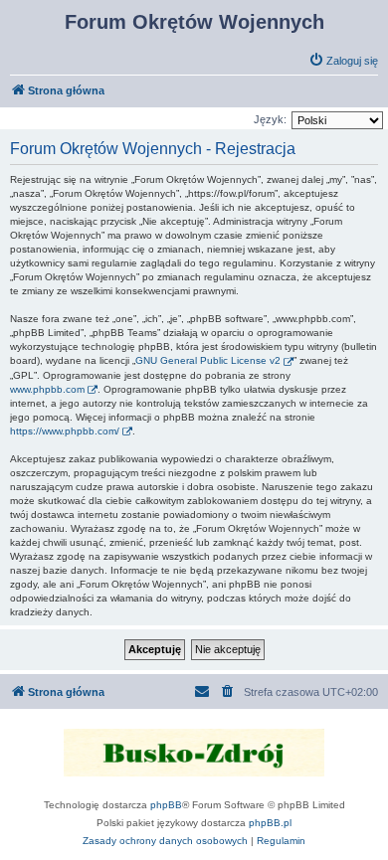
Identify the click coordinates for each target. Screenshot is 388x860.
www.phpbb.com (47, 389)
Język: (270, 119)
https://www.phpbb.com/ (64, 431)
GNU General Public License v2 (208, 360)
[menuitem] (343, 61)
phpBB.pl (270, 822)
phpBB (166, 804)
